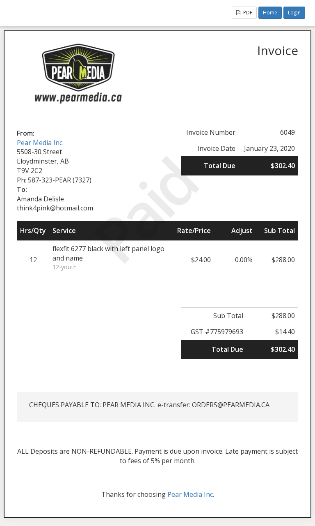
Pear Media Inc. (40, 142)
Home (270, 12)
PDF (247, 12)
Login (294, 12)
